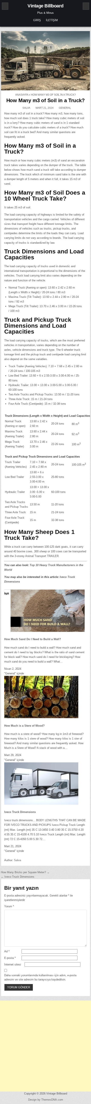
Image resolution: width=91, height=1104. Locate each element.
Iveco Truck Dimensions (20, 812)
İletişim (52, 20)
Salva (26, 108)
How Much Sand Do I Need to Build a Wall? (32, 639)
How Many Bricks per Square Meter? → (25, 872)
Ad (7, 951)
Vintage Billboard (45, 5)
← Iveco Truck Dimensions (17, 876)
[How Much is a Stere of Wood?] (41, 717)
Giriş (37, 20)
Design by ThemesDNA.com (45, 1099)
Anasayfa (21, 94)
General (65, 107)
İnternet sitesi (12, 964)
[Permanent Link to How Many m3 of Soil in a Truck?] (45, 60)
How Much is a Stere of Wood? (24, 725)
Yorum (9, 906)
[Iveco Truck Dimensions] (41, 803)
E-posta (10, 958)
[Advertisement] (45, 1046)
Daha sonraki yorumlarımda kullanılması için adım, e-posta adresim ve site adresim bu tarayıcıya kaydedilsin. (40, 977)
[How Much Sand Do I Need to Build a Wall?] (48, 630)
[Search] (86, 6)
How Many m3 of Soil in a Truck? (45, 100)
